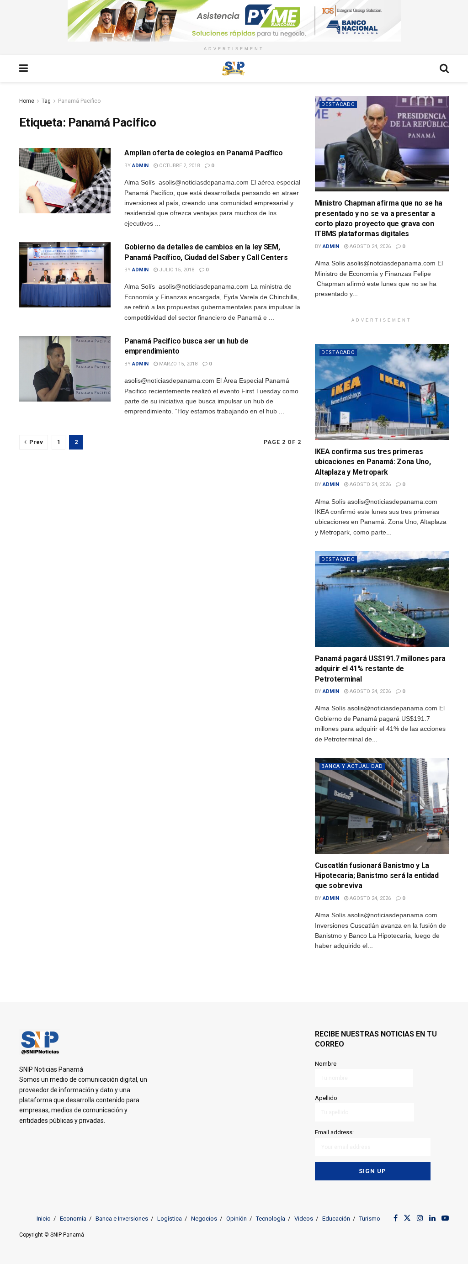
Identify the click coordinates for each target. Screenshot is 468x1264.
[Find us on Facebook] (396, 1218)
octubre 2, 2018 (179, 166)
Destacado (338, 104)
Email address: (334, 1132)
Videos (303, 1218)
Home (26, 101)
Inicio (44, 1218)
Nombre (325, 1063)
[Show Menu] (23, 68)
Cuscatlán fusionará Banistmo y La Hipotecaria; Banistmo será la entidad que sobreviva (377, 875)
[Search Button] (444, 68)
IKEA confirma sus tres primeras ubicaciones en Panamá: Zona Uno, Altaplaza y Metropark (373, 461)
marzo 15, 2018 (177, 364)
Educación (336, 1218)
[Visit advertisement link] (234, 21)
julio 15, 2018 (176, 270)
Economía (73, 1218)
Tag (46, 101)
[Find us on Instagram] (420, 1218)
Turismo (369, 1218)
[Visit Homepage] (233, 68)
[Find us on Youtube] (445, 1218)
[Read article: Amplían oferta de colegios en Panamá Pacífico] (65, 180)
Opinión (236, 1218)
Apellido (326, 1098)
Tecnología (270, 1218)
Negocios (204, 1218)
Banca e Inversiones (122, 1218)
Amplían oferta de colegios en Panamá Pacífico (203, 152)
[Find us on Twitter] (407, 1218)
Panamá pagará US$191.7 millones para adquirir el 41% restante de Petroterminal (380, 668)
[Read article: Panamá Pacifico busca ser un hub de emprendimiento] (65, 369)
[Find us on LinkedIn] (432, 1218)
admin (140, 166)
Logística (169, 1218)
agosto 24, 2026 (369, 246)
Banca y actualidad (352, 766)
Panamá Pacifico (79, 101)
